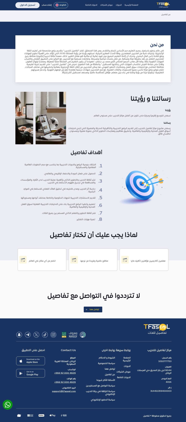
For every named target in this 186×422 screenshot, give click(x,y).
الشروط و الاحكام (107, 358)
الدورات (127, 366)
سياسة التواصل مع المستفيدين (100, 385)
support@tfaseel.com (64, 391)
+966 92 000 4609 (65, 373)
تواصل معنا (110, 369)
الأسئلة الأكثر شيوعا (106, 380)
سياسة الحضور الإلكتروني (103, 400)
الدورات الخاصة (124, 377)
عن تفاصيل (110, 374)
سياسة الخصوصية (106, 363)
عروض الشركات (123, 372)
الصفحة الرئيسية (127, 359)
